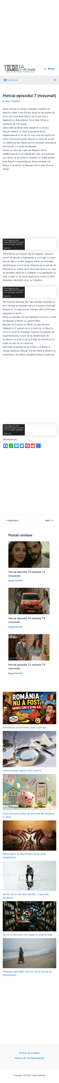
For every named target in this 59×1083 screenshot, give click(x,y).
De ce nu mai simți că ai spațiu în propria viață (27, 934)
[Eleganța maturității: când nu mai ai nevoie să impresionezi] (29, 953)
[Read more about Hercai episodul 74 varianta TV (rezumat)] (29, 600)
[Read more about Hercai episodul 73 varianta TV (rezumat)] (29, 647)
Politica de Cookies (29, 1053)
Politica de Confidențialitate (29, 1058)
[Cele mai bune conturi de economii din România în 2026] (29, 792)
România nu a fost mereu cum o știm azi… (25, 727)
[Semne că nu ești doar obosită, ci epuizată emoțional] (29, 876)
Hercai (11, 580)
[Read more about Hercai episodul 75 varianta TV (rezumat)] (29, 554)
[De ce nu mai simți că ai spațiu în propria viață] (29, 916)
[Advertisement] (29, 31)
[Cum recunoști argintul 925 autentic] (29, 749)
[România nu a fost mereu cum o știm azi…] (29, 708)
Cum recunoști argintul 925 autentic (22, 770)
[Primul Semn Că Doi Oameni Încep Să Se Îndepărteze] (29, 835)
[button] (55, 80)
